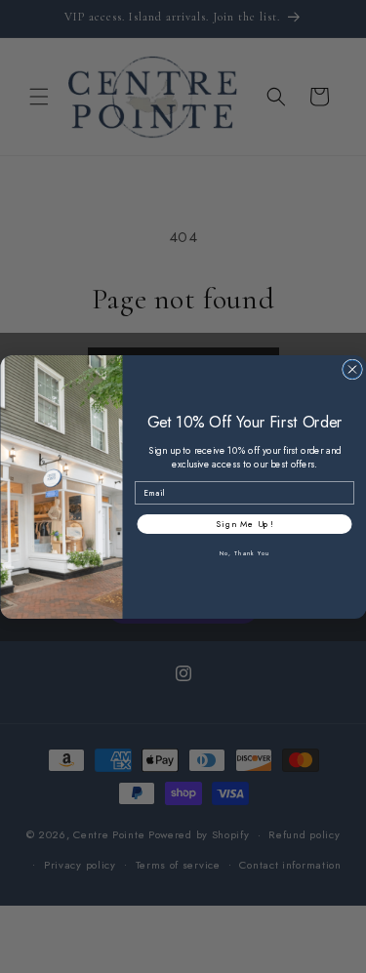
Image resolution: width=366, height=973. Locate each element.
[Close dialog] (352, 369)
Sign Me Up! (244, 523)
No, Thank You (244, 552)
